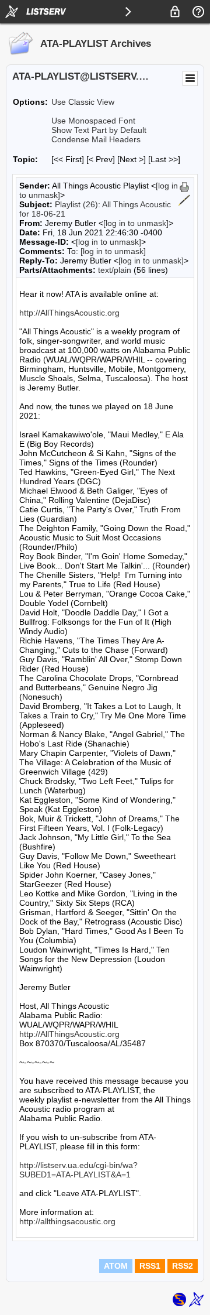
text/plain (114, 270)
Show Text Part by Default (98, 130)
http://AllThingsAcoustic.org (69, 312)
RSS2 (182, 1266)
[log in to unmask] (136, 223)
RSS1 (149, 1266)
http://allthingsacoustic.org (67, 1221)
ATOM (116, 1266)
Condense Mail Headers (96, 139)
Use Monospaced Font (93, 120)
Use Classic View (82, 102)
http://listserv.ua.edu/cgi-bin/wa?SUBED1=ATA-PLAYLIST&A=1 (78, 1169)
